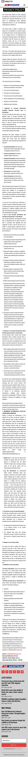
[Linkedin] (10, 671)
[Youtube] (22, 671)
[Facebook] (3, 671)
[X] (14, 671)
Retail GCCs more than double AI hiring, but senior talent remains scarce (12, 692)
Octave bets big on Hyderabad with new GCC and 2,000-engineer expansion (13, 683)
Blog (3, 717)
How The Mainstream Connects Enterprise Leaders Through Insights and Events (13, 713)
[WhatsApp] (18, 671)
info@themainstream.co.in (14, 654)
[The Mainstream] (12, 5)
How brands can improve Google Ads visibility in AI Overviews (13, 721)
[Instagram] (6, 671)
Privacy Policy (18, 748)
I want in (13, 745)
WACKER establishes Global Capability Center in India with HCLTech (14, 700)
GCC (3, 687)
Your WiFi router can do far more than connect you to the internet (14, 728)
